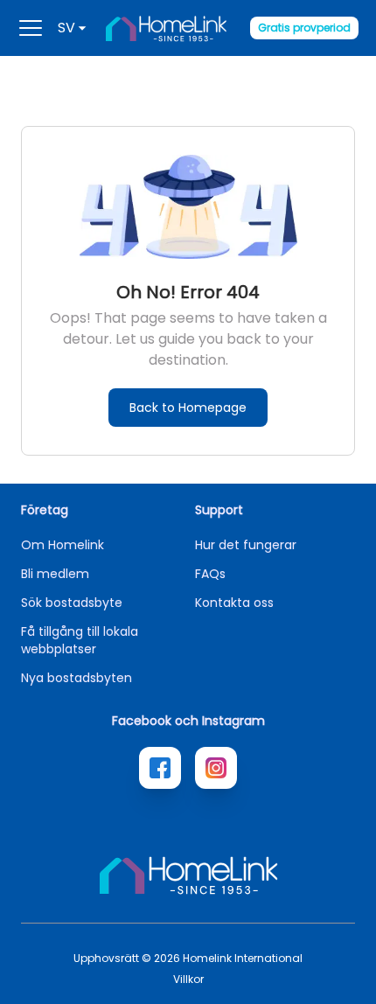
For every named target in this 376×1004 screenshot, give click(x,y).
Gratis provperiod (304, 27)
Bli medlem (55, 573)
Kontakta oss (234, 602)
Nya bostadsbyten (76, 678)
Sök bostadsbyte (71, 602)
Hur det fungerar (245, 545)
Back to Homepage (188, 407)
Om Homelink (62, 545)
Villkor (188, 980)
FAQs (210, 573)
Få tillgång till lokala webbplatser (79, 640)
